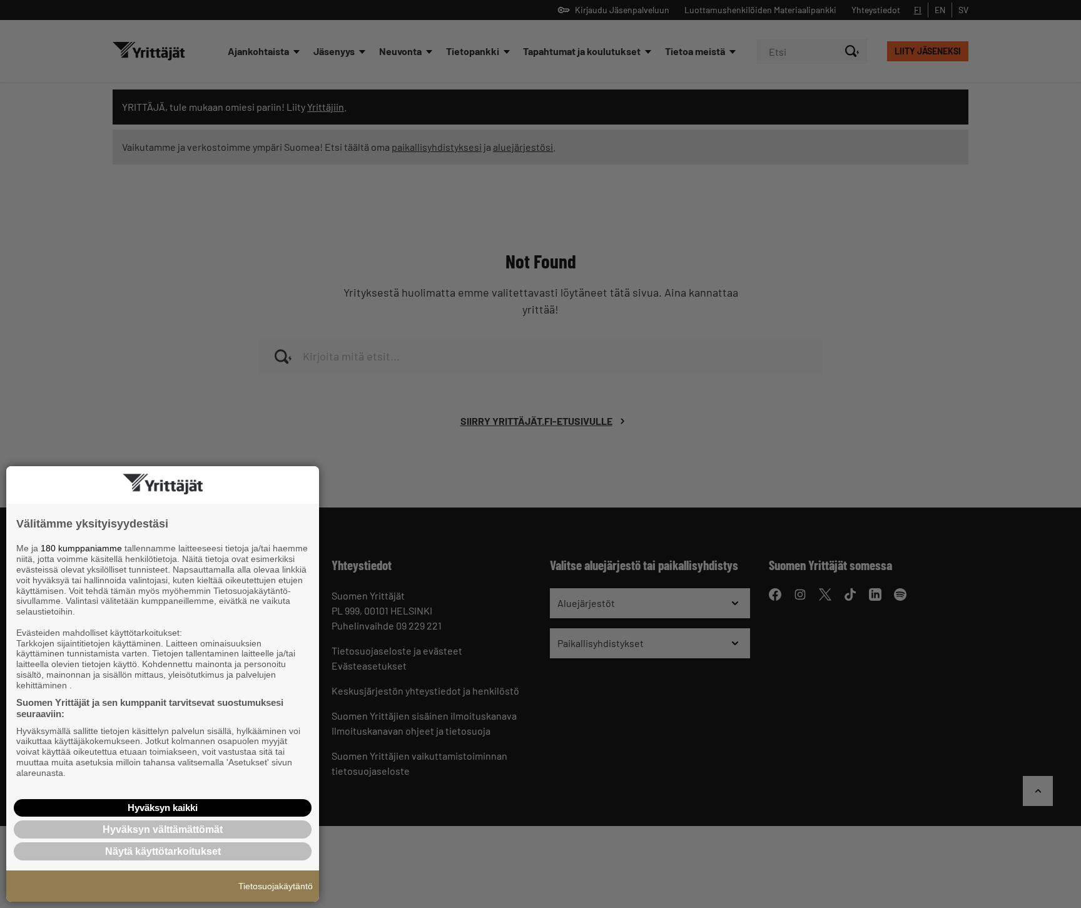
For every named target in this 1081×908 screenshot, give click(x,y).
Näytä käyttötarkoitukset (163, 851)
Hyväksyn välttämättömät (163, 829)
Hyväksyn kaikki (163, 807)
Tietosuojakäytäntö (275, 886)
